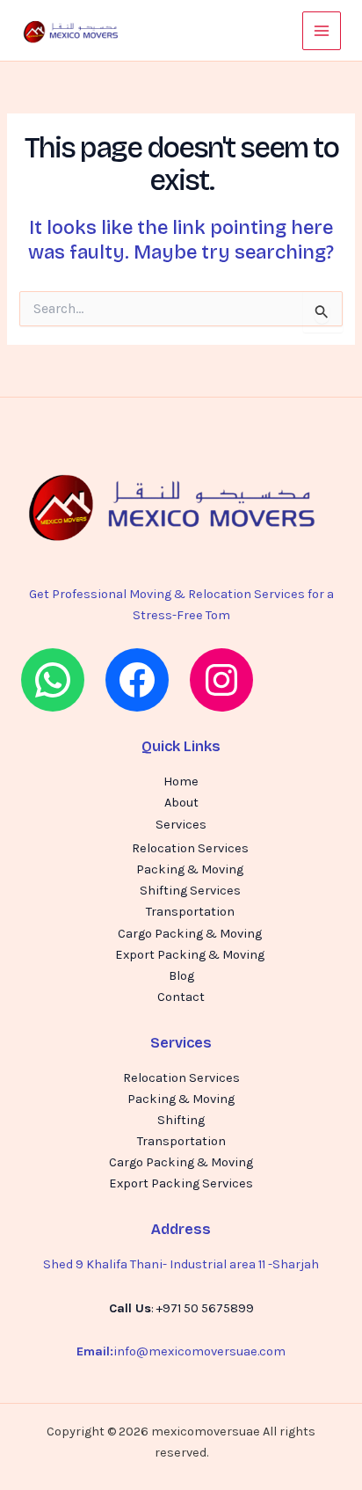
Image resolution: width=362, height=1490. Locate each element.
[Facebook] (137, 680)
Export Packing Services (181, 1183)
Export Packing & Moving (189, 954)
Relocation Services (190, 848)
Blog (181, 975)
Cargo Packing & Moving (190, 933)
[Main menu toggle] (321, 30)
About (181, 802)
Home (181, 781)
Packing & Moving (189, 869)
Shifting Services (190, 890)
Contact (181, 997)
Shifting (181, 1120)
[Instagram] (221, 680)
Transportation (190, 911)
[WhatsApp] (52, 680)
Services (181, 824)
